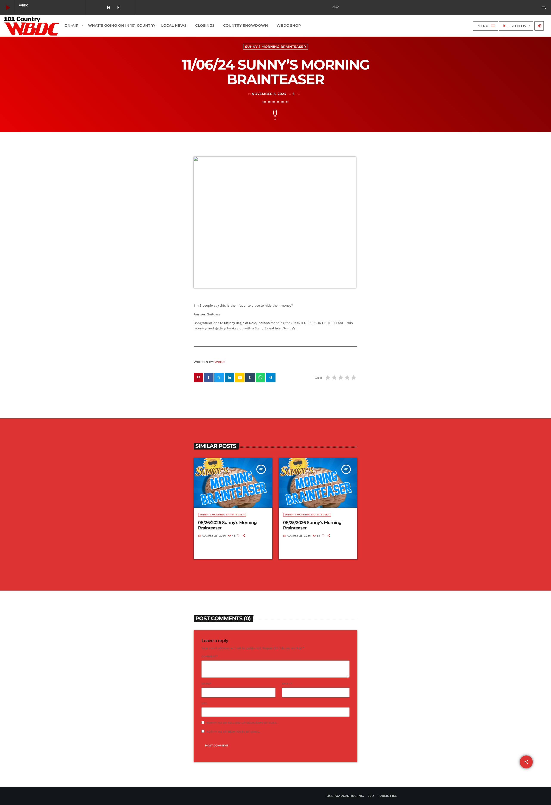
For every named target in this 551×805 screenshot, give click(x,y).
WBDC (220, 362)
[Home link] (31, 26)
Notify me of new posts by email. (233, 732)
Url (204, 703)
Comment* (209, 656)
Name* (206, 684)
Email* (287, 684)
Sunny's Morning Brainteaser (275, 47)
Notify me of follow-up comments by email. (242, 723)
